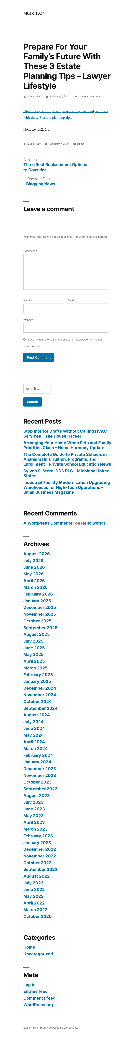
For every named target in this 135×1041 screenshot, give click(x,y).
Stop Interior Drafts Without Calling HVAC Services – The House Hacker (65, 434)
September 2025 (40, 627)
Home (80, 143)
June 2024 (34, 728)
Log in (29, 984)
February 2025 (38, 674)
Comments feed (39, 998)
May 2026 (33, 573)
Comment (30, 251)
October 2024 (37, 701)
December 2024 (39, 688)
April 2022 (34, 903)
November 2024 (39, 694)
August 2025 (36, 634)
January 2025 (37, 681)
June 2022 (34, 889)
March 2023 (35, 829)
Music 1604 (34, 13)
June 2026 (34, 567)
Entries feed (35, 991)
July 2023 (33, 802)
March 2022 (35, 909)
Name (28, 300)
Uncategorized (38, 953)
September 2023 (40, 788)
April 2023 (34, 822)
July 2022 (33, 882)
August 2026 (36, 553)
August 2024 (36, 714)
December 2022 (39, 849)
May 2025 (33, 654)
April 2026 (34, 580)
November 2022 (39, 855)
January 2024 (37, 761)
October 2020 (37, 916)
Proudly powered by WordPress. (58, 1027)
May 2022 (33, 896)
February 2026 (38, 594)
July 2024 (33, 721)
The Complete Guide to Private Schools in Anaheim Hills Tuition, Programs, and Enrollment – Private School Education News (67, 459)
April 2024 (34, 741)
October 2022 (37, 862)
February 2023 (38, 835)
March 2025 (35, 668)
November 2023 (39, 775)
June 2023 (34, 808)
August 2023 (36, 795)
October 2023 (37, 782)
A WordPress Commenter (48, 523)
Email (72, 300)
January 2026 (37, 600)
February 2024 (38, 755)
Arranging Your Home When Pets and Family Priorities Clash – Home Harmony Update (67, 445)
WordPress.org (38, 1004)
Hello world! (93, 523)
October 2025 (37, 620)
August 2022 (36, 876)
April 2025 (34, 661)
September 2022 (40, 869)
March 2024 (35, 748)
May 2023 (33, 815)
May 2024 (33, 735)
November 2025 (39, 614)
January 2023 (37, 842)
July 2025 (33, 641)
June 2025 (34, 647)
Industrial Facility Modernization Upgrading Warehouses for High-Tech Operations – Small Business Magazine (66, 487)
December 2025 (39, 607)
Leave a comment (89, 96)
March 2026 (35, 587)
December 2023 (39, 768)
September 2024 (40, 708)
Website (28, 320)
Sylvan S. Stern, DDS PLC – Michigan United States (66, 473)
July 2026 (33, 560)
